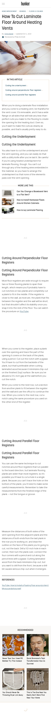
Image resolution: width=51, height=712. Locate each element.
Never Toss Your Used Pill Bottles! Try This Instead (12, 660)
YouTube (24, 311)
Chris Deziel (9, 34)
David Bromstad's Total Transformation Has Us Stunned (36, 661)
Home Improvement (9, 11)
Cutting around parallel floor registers (20, 95)
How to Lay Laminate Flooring (30, 210)
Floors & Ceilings (36, 11)
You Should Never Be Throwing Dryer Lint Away (12, 694)
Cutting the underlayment (15, 86)
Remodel (22, 11)
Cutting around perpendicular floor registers (23, 90)
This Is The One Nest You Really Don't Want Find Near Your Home (36, 695)
